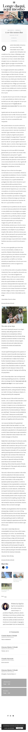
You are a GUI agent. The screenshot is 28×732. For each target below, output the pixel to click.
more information (11, 728)
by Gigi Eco (14, 37)
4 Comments (14, 40)
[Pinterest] (13, 715)
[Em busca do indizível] (6, 586)
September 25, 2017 (14, 35)
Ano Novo (10, 30)
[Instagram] (10, 715)
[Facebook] (8, 715)
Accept (19, 728)
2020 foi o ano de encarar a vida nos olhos (18, 580)
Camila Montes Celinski (9, 636)
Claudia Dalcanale (7, 659)
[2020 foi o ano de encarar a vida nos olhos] (18, 575)
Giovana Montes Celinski (9, 647)
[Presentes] (6, 575)
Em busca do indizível (5, 590)
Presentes (4, 578)
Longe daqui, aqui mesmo (14, 8)
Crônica (18, 30)
